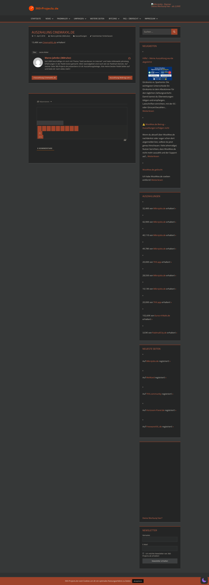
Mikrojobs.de (159, 208)
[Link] (76, 128)
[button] (204, 580)
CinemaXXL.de (49, 42)
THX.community (153, 393)
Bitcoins (113, 18)
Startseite (36, 18)
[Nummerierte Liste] (58, 128)
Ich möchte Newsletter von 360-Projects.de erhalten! (156, 554)
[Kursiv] (44, 128)
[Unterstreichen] (49, 128)
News (48, 18)
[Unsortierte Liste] (62, 128)
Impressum (150, 18)
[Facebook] (129, 58)
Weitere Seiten (97, 18)
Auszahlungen (81, 36)
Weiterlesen (148, 111)
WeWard (150, 377)
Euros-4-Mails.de (162, 315)
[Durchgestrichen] (53, 128)
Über (34, 52)
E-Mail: (145, 544)
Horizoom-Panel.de (155, 410)
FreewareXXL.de (154, 426)
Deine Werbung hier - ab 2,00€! (165, 6)
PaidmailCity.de (159, 332)
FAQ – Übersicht (130, 18)
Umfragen (79, 18)
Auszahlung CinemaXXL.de (45, 78)
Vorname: (146, 535)
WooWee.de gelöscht (152, 169)
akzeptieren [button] (138, 581)
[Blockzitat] (67, 128)
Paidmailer (62, 18)
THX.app (157, 262)
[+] (40, 137)
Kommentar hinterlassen (102, 36)
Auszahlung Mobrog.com (119, 78)
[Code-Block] (72, 128)
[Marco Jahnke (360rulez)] (38, 66)
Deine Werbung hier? (152, 518)
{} (40, 133)
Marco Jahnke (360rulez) (60, 36)
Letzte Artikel (43, 52)
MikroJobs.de (159, 221)
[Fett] (39, 128)
